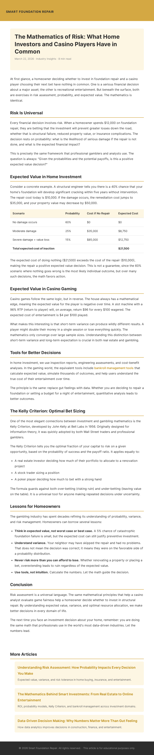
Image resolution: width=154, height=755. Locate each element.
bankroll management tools (114, 368)
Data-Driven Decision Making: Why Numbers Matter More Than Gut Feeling (77, 721)
